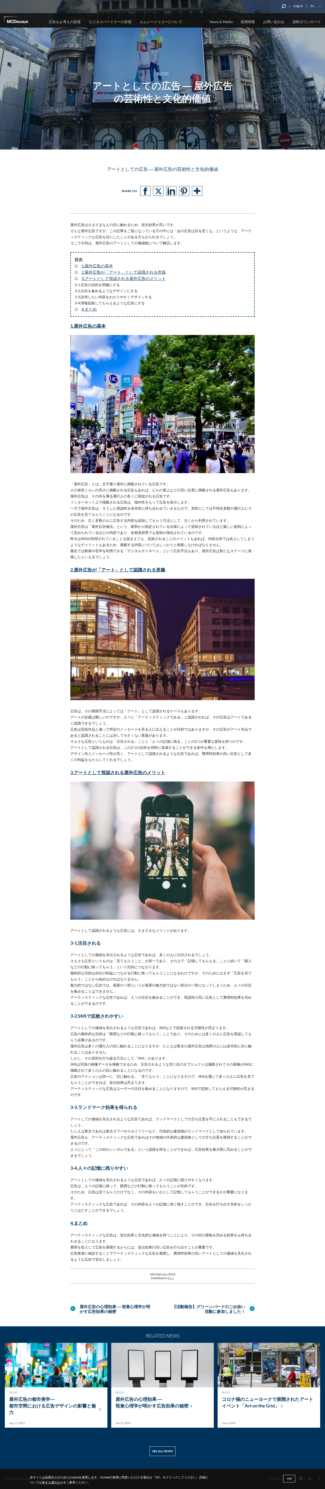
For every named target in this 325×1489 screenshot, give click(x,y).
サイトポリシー (52, 1482)
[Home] (23, 20)
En (312, 6)
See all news (162, 1451)
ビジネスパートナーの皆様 (110, 22)
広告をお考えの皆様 (65, 22)
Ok (289, 1478)
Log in (298, 6)
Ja (319, 6)
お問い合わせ (273, 22)
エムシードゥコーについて (161, 22)
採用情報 (248, 22)
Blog (171, 1278)
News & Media (221, 22)
